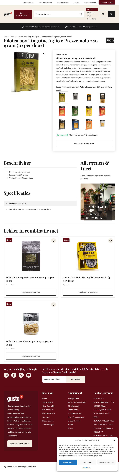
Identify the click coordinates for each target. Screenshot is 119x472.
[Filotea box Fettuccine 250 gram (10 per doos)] (62, 111)
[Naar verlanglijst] (103, 14)
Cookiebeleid (86, 468)
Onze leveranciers (45, 2)
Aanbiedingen (48, 424)
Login (89, 9)
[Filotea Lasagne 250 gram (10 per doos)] (89, 98)
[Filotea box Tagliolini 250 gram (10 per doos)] (102, 124)
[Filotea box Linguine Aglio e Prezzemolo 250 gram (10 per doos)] (62, 98)
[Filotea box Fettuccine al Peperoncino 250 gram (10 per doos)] (102, 111)
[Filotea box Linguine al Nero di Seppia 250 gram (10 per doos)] (75, 98)
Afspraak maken (90, 2)
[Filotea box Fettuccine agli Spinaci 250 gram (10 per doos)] (75, 111)
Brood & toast (74, 421)
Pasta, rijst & (73, 410)
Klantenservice (62, 2)
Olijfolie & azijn (74, 406)
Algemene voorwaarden (14, 467)
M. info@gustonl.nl (101, 413)
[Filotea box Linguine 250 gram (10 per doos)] (75, 124)
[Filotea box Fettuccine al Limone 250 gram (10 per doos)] (89, 111)
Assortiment (47, 402)
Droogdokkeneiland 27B (104, 402)
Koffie (70, 424)
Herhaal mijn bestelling (91, 16)
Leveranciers (47, 410)
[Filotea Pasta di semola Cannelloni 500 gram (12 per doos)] (102, 98)
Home (6, 36)
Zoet (70, 398)
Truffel (70, 428)
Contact (76, 2)
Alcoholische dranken (77, 402)
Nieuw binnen (48, 421)
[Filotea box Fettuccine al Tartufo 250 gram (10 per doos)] (62, 124)
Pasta (13, 36)
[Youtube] (28, 375)
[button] (114, 440)
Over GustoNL (28, 2)
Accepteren (68, 462)
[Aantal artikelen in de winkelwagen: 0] (111, 14)
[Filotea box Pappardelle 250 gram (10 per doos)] (89, 124)
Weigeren (87, 462)
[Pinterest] (21, 375)
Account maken (107, 2)
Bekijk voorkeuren (106, 462)
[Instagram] (6, 375)
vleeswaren (79, 417)
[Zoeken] (81, 14)
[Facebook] (13, 375)
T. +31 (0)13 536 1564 (102, 410)
